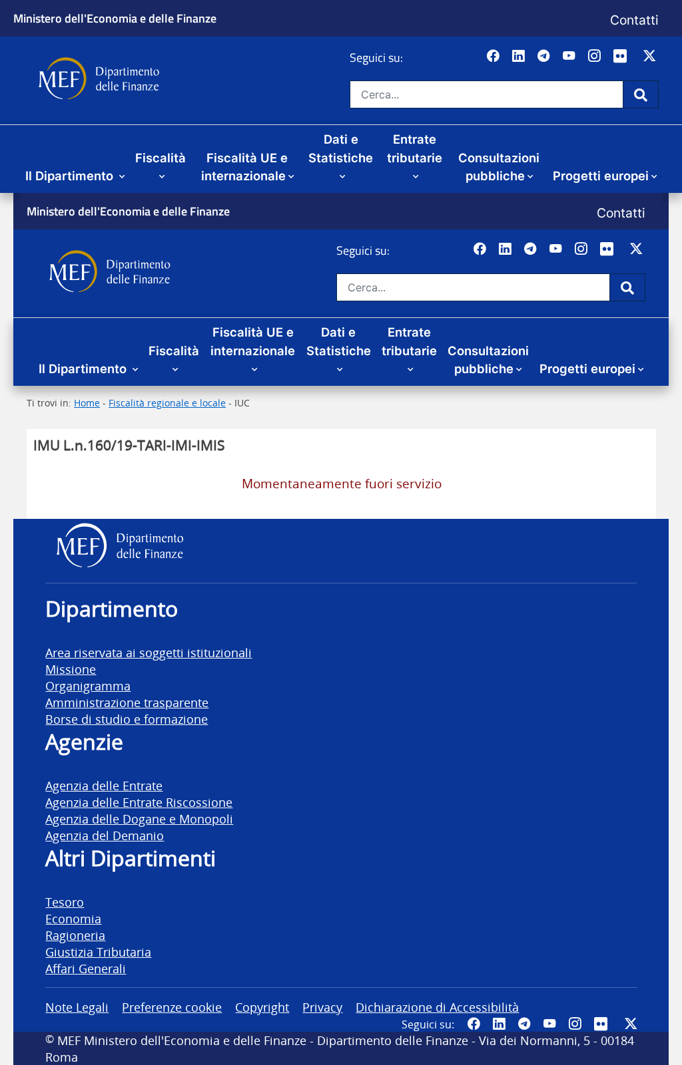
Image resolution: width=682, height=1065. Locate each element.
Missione (70, 669)
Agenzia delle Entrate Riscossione (138, 802)
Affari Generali (85, 968)
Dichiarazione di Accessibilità (437, 1006)
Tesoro (64, 901)
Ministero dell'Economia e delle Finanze (114, 18)
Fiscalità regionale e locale (167, 402)
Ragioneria (75, 935)
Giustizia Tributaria (98, 951)
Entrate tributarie (414, 148)
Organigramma (88, 685)
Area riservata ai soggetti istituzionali (148, 652)
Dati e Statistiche (340, 148)
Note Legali (77, 1006)
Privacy (322, 1006)
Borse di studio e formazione (126, 718)
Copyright (262, 1006)
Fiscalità (160, 157)
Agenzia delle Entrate (104, 785)
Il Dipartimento (71, 175)
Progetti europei (601, 175)
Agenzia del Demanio (104, 835)
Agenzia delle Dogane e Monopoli (139, 818)
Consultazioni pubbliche (498, 167)
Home (87, 402)
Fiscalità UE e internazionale (244, 167)
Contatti (634, 20)
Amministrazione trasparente (126, 702)
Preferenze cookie (172, 1006)
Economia (73, 918)
